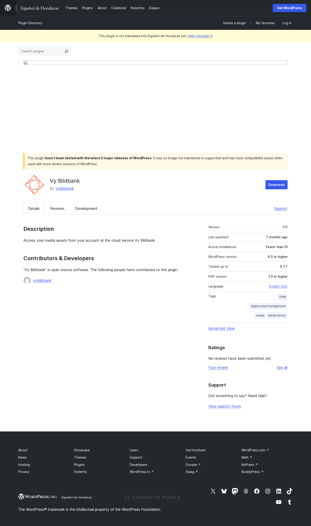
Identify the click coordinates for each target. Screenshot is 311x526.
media (260, 315)
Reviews (57, 208)
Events (191, 457)
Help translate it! (200, 36)
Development (86, 208)
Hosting (24, 465)
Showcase (82, 450)
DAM (282, 296)
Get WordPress (289, 8)
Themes (80, 457)
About (22, 450)
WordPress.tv (142, 472)
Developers (139, 465)
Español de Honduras (77, 497)
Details (34, 208)
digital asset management (268, 306)
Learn (134, 450)
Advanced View (221, 328)
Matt (247, 457)
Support (281, 208)
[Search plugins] (66, 51)
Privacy (23, 472)
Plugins (79, 465)
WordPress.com (255, 450)
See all (282, 367)
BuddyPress (253, 472)
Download (276, 185)
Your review (218, 367)
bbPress (250, 465)
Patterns (80, 472)
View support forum (224, 406)
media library (277, 315)
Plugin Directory (30, 23)
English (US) (278, 286)
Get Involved (195, 450)
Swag (192, 472)
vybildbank (65, 188)
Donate (193, 465)
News (22, 457)
